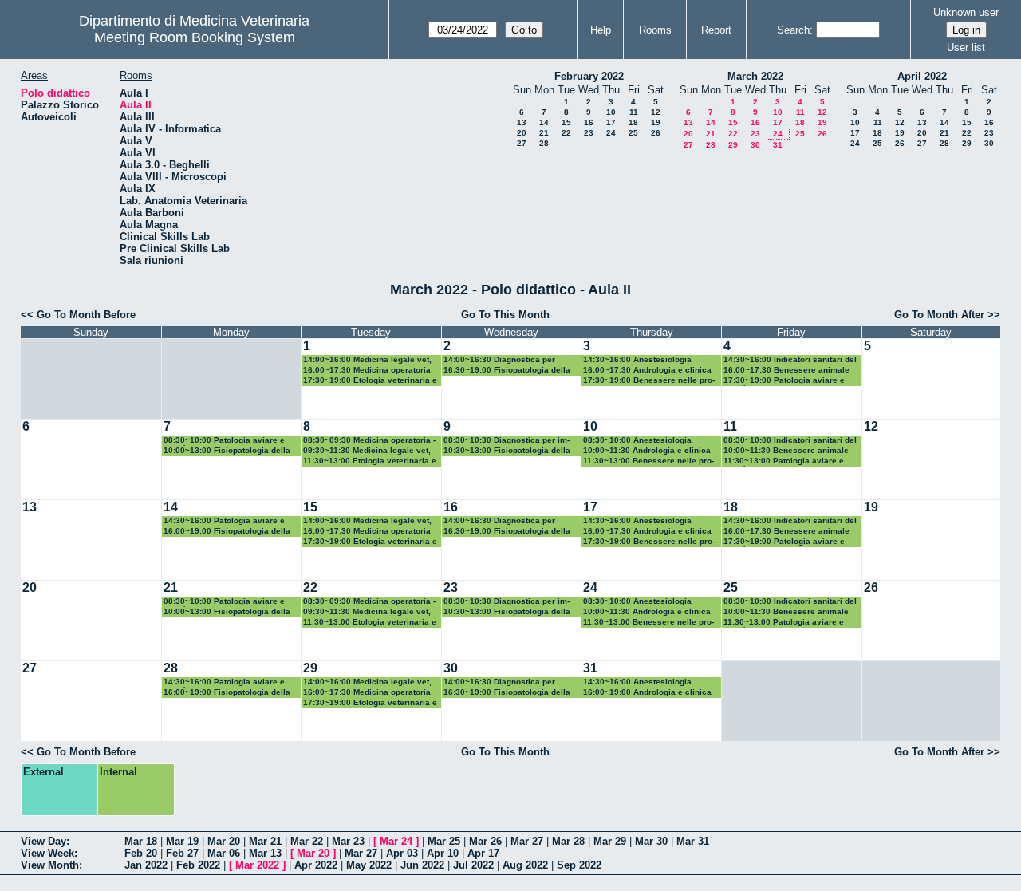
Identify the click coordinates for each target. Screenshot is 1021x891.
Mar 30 (651, 841)
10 (611, 112)
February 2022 (589, 76)
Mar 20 (223, 841)
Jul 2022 (473, 865)
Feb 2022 (198, 865)
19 (655, 122)
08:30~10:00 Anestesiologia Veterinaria (637, 441)
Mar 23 (348, 841)
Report (716, 30)
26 (655, 132)
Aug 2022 (525, 865)
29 (733, 144)
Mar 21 (265, 841)
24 (611, 132)
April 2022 (922, 76)
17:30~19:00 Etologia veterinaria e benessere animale (370, 381)
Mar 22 (306, 841)
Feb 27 (182, 853)
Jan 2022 (146, 865)
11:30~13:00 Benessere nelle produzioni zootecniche (648, 461)
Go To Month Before (86, 315)
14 (544, 122)
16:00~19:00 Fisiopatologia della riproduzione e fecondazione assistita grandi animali (232, 531)
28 (544, 143)
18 (633, 122)
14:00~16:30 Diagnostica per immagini (499, 360)
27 (521, 143)
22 (566, 132)
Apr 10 (443, 853)
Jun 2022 (422, 865)
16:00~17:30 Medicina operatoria (367, 369)
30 (755, 144)
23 (588, 132)
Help (600, 30)
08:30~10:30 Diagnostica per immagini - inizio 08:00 (506, 441)
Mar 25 (444, 841)
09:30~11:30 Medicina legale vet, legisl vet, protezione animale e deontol (367, 451)
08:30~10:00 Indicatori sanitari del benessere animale (790, 441)
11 (633, 112)
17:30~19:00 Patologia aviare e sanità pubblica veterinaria (784, 381)
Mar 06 (223, 853)
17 (611, 122)
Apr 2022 (315, 865)
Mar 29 (609, 841)
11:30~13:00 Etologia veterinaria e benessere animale (369, 461)
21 (544, 132)
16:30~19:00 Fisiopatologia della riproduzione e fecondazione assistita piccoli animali (511, 370)
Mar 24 (396, 841)
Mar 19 (182, 841)
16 (588, 122)
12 (655, 112)
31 (778, 144)
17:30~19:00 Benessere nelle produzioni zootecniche (649, 381)
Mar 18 (140, 841)
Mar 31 (692, 841)
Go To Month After (939, 315)
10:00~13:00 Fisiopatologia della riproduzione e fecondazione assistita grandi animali (232, 451)
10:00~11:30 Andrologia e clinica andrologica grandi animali (647, 451)
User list (966, 47)
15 (566, 122)
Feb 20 (140, 853)
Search (793, 30)
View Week (47, 853)
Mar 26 (485, 841)
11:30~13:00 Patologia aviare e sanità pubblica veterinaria (783, 461)
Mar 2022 (257, 865)
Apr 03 (402, 853)
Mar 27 (526, 841)
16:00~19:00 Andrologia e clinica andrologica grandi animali (647, 693)
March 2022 (755, 76)
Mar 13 (265, 853)
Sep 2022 (579, 865)
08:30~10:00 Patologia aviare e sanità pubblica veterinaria (224, 441)
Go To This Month (505, 315)
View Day (43, 841)
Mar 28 (568, 841)
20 (521, 132)
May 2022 (369, 865)
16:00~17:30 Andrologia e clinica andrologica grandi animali (647, 370)
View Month (50, 865)
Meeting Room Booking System (194, 37)
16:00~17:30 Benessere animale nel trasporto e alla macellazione (787, 370)
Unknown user (966, 12)
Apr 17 (483, 853)
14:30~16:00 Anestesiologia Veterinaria (637, 360)
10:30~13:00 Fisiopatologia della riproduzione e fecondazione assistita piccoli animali (511, 451)
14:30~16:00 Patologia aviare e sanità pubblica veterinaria (224, 521)
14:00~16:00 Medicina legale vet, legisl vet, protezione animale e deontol (367, 360)
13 (521, 122)
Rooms (655, 30)
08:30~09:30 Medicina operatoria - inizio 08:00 (369, 441)
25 (633, 132)
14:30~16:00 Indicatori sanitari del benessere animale (790, 360)
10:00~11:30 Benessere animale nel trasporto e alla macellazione (787, 451)
